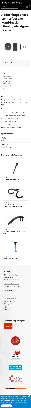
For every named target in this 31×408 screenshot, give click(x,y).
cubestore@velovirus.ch (11, 284)
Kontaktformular (9, 290)
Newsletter (7, 301)
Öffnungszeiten (9, 304)
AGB (5, 307)
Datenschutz (8, 309)
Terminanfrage (6, 406)
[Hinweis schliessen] (29, 396)
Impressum (7, 312)
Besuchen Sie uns (7, 87)
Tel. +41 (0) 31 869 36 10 (11, 286)
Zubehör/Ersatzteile (14, 127)
